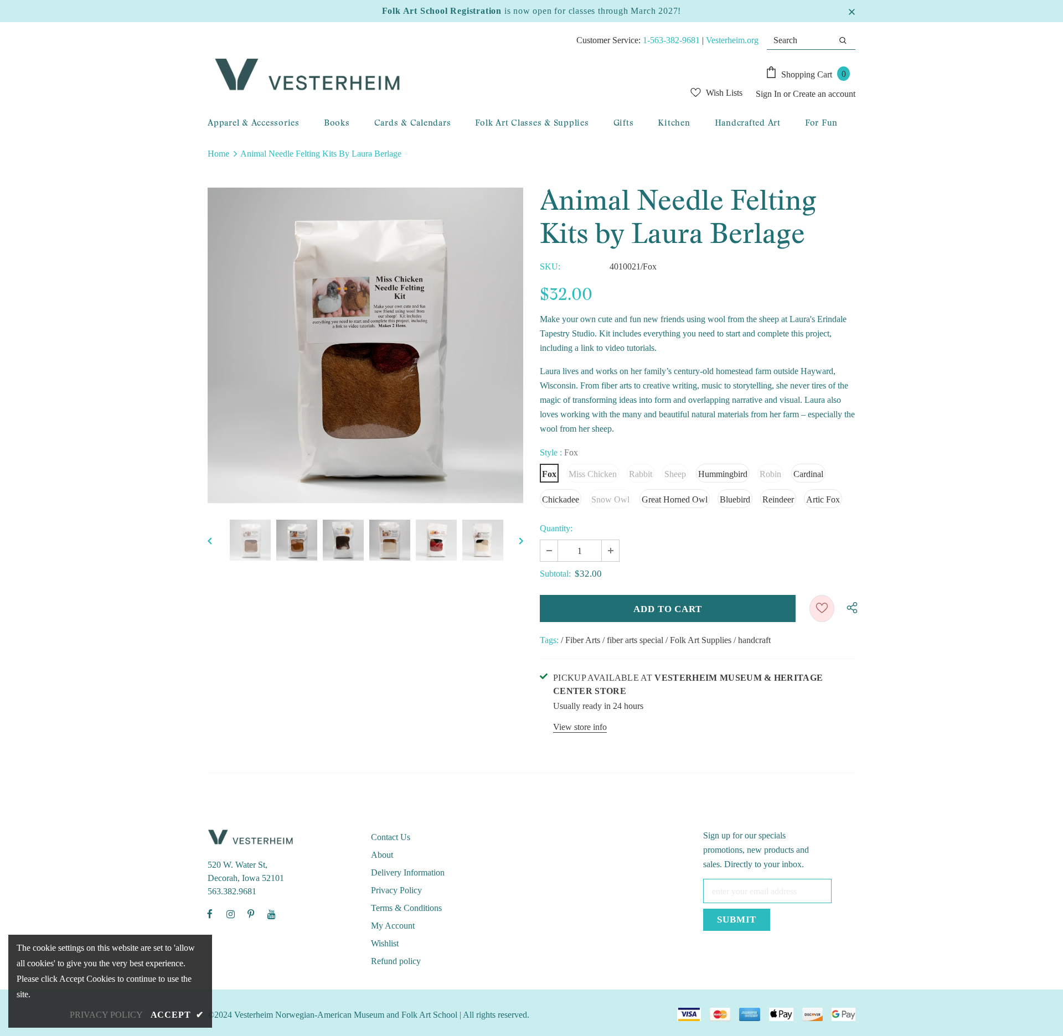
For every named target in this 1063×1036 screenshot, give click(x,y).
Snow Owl (610, 499)
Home (218, 153)
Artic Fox (823, 499)
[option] (365, 345)
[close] (851, 11)
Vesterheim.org (732, 40)
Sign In (769, 94)
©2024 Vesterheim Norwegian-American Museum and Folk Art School (332, 1014)
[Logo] (413, 75)
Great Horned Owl (675, 499)
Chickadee (560, 499)
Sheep (675, 474)
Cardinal (808, 474)
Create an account (824, 94)
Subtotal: (555, 573)
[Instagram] (230, 914)
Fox (549, 474)
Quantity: (556, 528)
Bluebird (735, 499)
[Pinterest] (251, 914)
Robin (770, 474)
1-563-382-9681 (671, 40)
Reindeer (778, 499)
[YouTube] (271, 914)
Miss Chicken (593, 474)
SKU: (550, 266)
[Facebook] (210, 914)
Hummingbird (722, 474)
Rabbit (640, 474)
